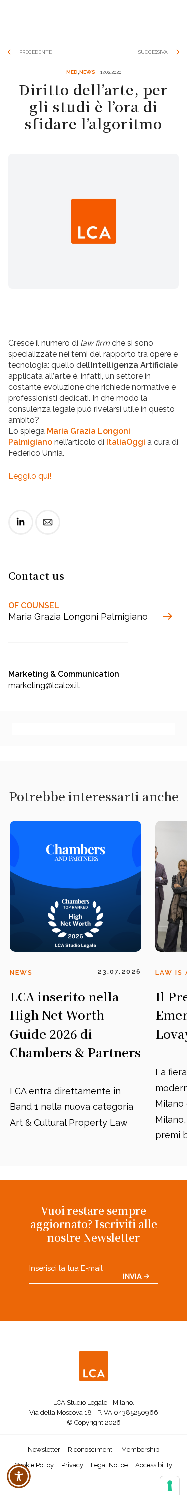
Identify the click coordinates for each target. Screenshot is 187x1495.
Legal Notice (109, 1465)
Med (71, 72)
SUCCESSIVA (153, 52)
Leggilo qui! (29, 476)
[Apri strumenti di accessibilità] (19, 1476)
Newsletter (44, 1449)
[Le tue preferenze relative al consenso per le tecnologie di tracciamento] (169, 1485)
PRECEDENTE (35, 52)
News (87, 72)
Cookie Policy (34, 1465)
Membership (140, 1449)
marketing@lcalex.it (44, 685)
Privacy (72, 1465)
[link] (21, 530)
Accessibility (153, 1465)
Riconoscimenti (91, 1449)
